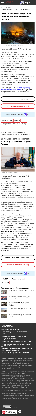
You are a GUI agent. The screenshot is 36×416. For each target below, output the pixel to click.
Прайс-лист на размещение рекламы (16, 341)
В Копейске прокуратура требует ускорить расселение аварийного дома (21, 291)
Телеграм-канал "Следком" (10, 173)
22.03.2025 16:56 (6, 7)
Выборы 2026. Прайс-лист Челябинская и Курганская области (16, 349)
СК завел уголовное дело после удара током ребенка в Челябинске (20, 309)
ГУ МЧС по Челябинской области (12, 45)
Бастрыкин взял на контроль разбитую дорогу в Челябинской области (20, 315)
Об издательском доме (10, 329)
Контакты (22, 336)
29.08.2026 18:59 (6, 133)
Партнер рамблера (17, 407)
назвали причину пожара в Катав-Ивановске (15, 89)
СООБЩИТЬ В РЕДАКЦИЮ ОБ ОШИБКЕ (15, 353)
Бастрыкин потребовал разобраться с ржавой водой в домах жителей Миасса (20, 297)
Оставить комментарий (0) (18, 106)
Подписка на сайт (8, 336)
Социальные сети (8, 339)
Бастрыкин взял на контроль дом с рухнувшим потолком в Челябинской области (19, 304)
